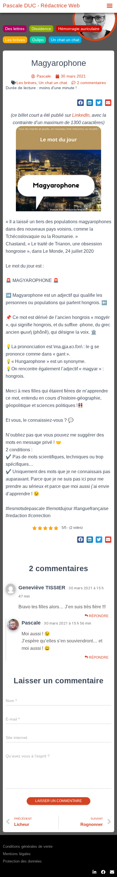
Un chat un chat (65, 39)
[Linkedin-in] (94, 872)
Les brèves (15, 39)
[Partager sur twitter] (99, 102)
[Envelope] (112, 872)
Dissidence (41, 28)
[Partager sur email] (108, 102)
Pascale (31, 623)
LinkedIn (80, 115)
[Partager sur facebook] (80, 102)
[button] (109, 5)
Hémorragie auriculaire (78, 28)
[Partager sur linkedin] (90, 102)
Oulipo (38, 39)
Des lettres (14, 28)
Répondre (98, 616)
